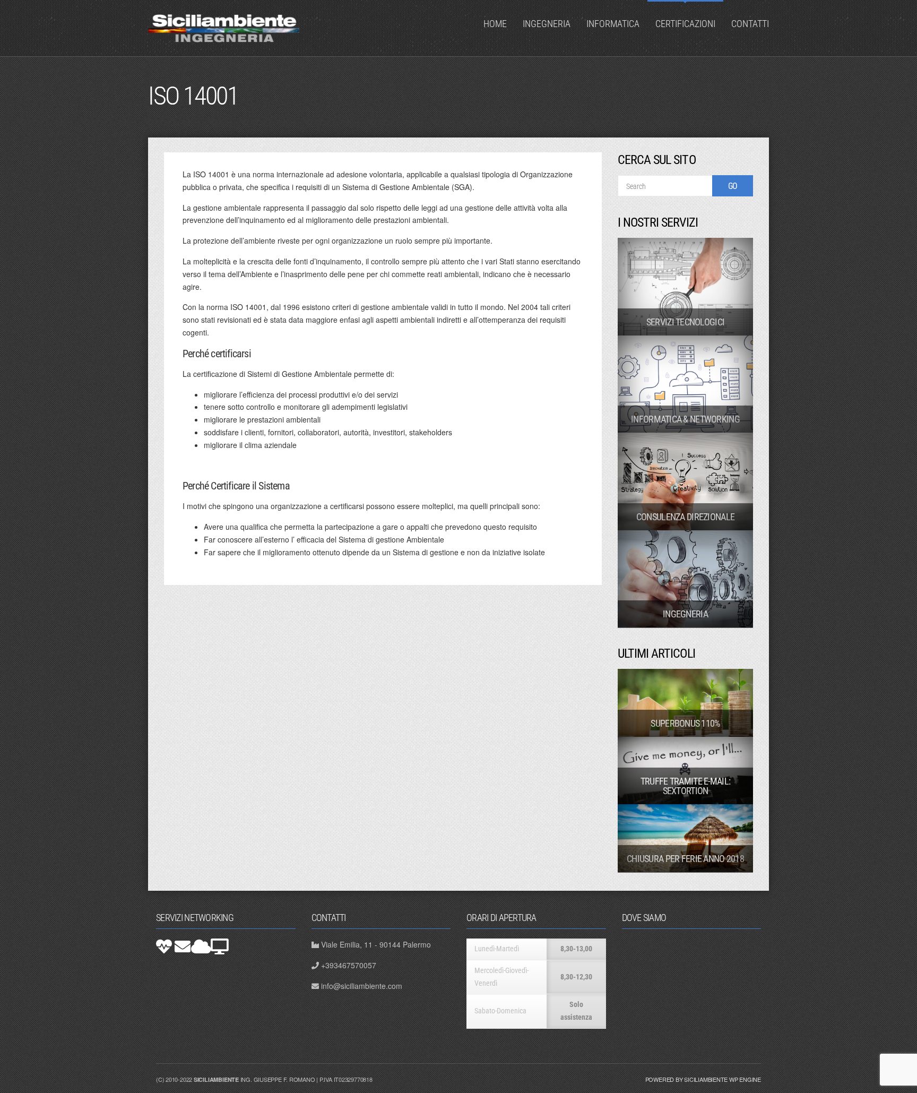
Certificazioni (685, 23)
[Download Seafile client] (220, 946)
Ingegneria (546, 23)
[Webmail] (183, 946)
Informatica (612, 23)
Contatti (750, 23)
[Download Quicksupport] (164, 946)
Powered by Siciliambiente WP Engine (703, 1079)
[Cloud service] (201, 946)
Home (495, 23)
